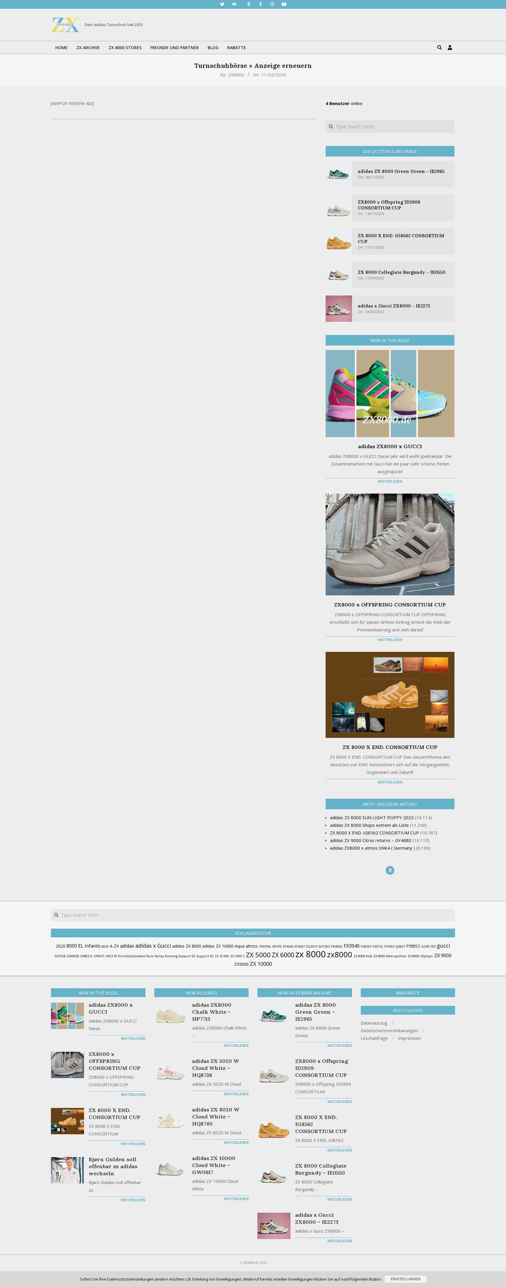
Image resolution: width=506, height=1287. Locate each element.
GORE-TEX (428, 946)
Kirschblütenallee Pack (135, 956)
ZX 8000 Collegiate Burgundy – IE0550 (401, 272)
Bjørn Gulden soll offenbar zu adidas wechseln (113, 1166)
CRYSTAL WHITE (270, 946)
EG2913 (311, 946)
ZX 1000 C (237, 956)
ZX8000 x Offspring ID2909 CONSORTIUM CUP (389, 205)
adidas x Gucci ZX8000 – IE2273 (394, 306)
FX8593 (366, 946)
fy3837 (400, 946)
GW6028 (73, 956)
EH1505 (324, 946)
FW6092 (337, 946)
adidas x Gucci (153, 945)
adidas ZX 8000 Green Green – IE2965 (401, 171)
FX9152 (377, 946)
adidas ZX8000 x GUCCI (390, 446)
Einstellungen (405, 1279)
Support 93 (204, 956)
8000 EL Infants (83, 946)
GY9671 (99, 956)
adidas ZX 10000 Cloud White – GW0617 (213, 1165)
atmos (252, 946)
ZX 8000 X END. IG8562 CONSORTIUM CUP (321, 1124)
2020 (60, 946)
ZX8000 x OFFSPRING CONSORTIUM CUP (390, 604)
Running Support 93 (180, 956)
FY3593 (389, 946)
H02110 (111, 956)
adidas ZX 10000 (218, 946)
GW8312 (86, 956)
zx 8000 (310, 954)
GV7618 (60, 956)
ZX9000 (241, 964)
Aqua (240, 946)
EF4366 (288, 946)
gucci (443, 945)
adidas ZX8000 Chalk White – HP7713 (211, 1011)
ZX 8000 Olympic (420, 956)
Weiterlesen (390, 481)
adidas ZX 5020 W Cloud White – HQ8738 (215, 1068)
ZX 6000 (283, 955)
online (344, 103)
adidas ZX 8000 (186, 946)
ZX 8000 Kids (362, 956)
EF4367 (300, 946)
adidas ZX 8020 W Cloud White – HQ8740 (215, 1116)
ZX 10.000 (222, 956)
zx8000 (339, 954)
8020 (105, 946)
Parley (159, 956)
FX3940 (352, 946)
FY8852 (413, 946)
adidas (127, 946)
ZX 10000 (261, 963)
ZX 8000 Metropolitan (389, 956)
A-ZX (114, 946)
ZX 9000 (443, 955)
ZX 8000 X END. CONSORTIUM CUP (390, 747)
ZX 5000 (258, 954)
